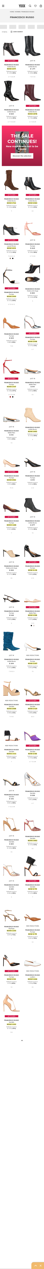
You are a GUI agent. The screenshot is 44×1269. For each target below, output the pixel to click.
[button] (22, 1040)
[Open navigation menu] (3, 6)
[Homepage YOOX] (22, 6)
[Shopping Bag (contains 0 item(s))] (41, 6)
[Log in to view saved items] (35, 6)
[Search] (30, 6)
